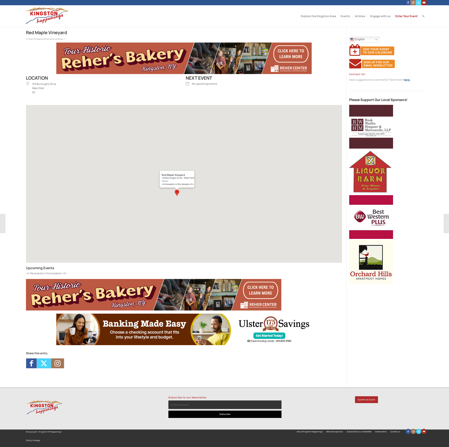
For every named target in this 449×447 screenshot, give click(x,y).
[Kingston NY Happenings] (47, 16)
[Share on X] (44, 363)
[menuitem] (318, 16)
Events (165, 181)
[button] (177, 193)
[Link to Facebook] (408, 2)
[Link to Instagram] (413, 2)
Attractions (48, 38)
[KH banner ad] (184, 73)
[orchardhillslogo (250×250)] (371, 283)
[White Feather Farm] (2, 223)
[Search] (423, 16)
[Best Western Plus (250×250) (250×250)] (371, 238)
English (359, 39)
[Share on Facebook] (31, 363)
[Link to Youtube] (424, 2)
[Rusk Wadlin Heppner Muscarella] (371, 147)
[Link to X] (418, 2)
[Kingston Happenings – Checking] (184, 344)
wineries (59, 38)
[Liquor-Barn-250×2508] (371, 193)
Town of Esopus (35, 38)
